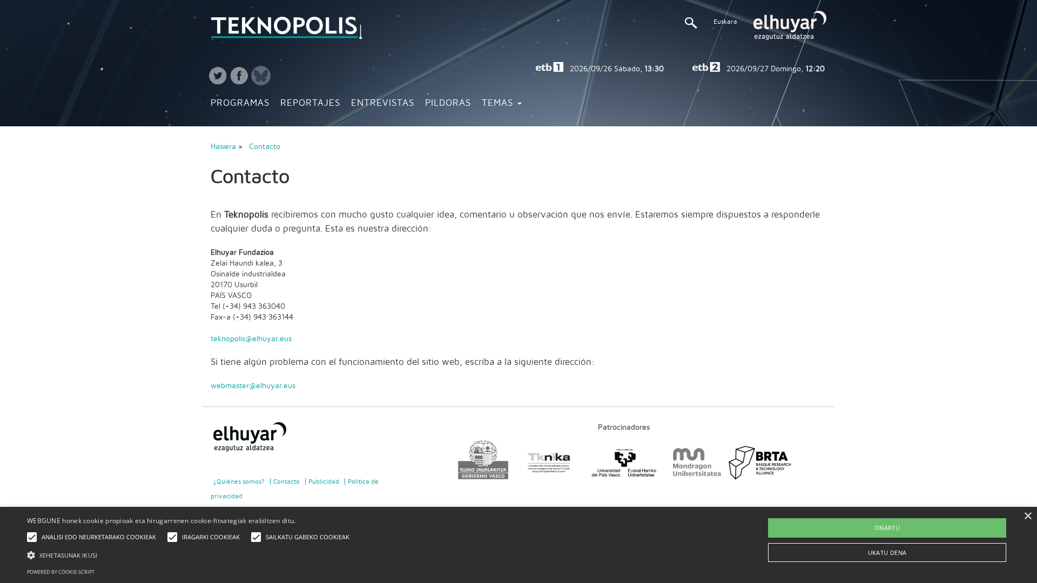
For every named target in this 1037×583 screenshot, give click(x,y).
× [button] (1027, 516)
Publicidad (323, 481)
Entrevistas (382, 103)
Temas (499, 103)
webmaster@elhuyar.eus (253, 386)
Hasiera (223, 147)
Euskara (725, 21)
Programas (240, 103)
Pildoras (448, 103)
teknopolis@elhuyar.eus (251, 339)
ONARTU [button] (887, 528)
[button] (191, 555)
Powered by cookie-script (61, 571)
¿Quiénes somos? (239, 481)
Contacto (264, 147)
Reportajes (310, 103)
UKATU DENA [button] (887, 552)
